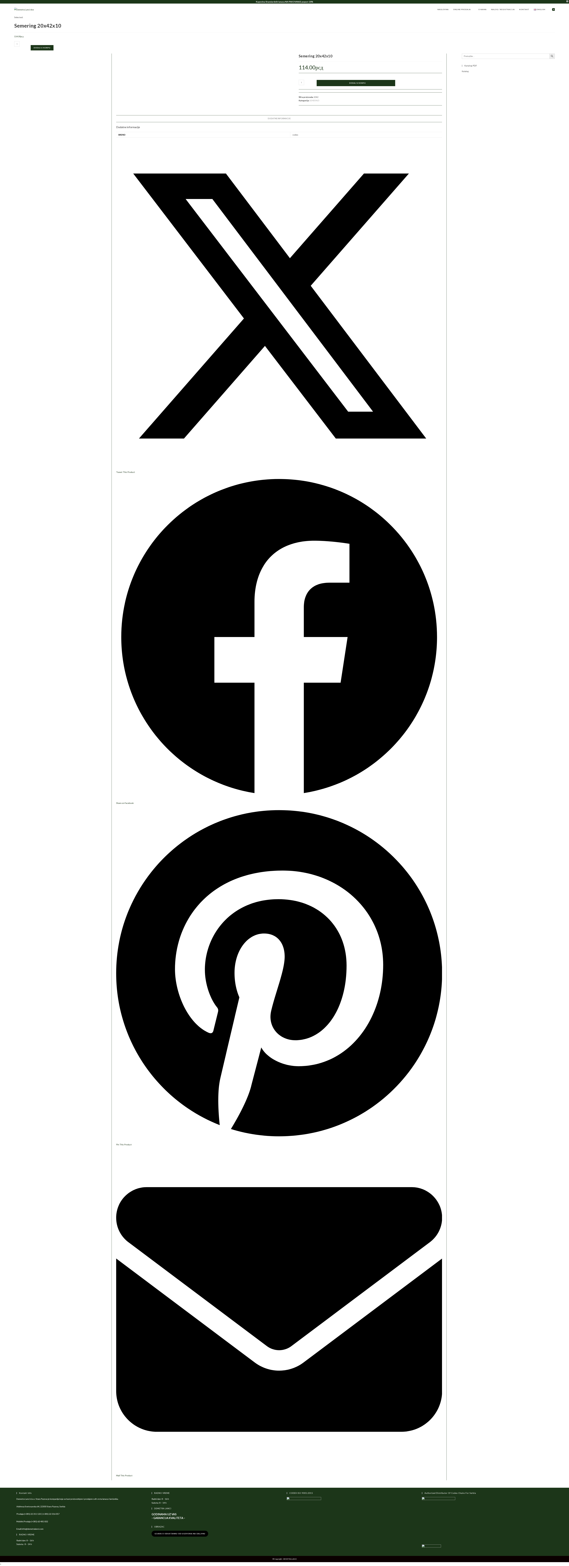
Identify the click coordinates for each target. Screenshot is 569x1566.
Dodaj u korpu (42, 48)
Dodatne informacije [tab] (279, 118)
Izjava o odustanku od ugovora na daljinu (180, 1533)
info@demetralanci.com (32, 1529)
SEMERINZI (314, 100)
